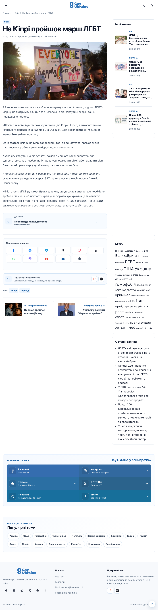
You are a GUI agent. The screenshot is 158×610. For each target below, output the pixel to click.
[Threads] (96, 250)
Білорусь (139, 251)
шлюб (130, 328)
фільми (120, 328)
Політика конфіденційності (69, 587)
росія (119, 312)
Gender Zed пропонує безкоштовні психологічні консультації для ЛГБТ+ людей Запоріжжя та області (139, 72)
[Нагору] (152, 604)
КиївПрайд (119, 263)
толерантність (122, 323)
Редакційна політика (66, 592)
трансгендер (140, 322)
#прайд (25, 290)
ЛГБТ (130, 261)
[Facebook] (13, 250)
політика (137, 301)
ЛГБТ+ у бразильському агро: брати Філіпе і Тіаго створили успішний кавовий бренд (140, 43)
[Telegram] (46, 250)
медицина (144, 296)
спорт (119, 317)
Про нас (59, 576)
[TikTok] (45, 590)
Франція (118, 275)
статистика (130, 317)
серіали (129, 312)
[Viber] (30, 259)
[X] (63, 250)
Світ (17, 13)
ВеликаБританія (128, 256)
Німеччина (142, 262)
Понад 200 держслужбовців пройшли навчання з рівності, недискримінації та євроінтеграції (140, 123)
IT (116, 251)
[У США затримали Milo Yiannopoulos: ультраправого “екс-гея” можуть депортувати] (121, 93)
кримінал (122, 295)
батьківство (144, 275)
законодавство (125, 290)
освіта (126, 301)
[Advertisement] (133, 186)
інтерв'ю (139, 328)
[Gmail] (46, 259)
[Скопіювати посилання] (79, 259)
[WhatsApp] (13, 259)
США (128, 268)
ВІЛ (146, 250)
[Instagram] (79, 250)
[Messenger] (30, 250)
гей (130, 279)
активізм (127, 275)
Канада (145, 256)
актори (134, 275)
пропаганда (131, 306)
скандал (138, 312)
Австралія (130, 251)
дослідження (144, 285)
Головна (7, 13)
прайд (119, 306)
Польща (119, 270)
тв (143, 317)
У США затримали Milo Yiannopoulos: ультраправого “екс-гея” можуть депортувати (139, 94)
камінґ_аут (143, 290)
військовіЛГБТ (121, 279)
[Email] (63, 259)
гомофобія (125, 284)
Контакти (59, 582)
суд (139, 317)
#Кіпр (14, 290)
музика (119, 301)
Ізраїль (121, 251)
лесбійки (135, 295)
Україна (133, 58)
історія (148, 328)
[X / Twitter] (29, 590)
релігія (143, 306)
